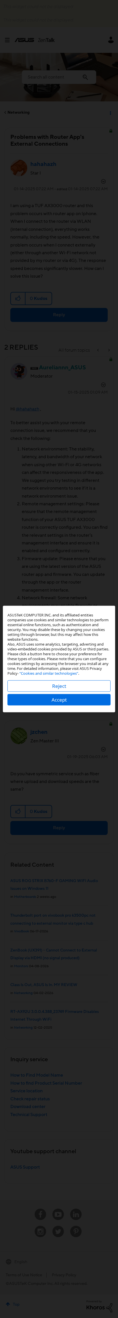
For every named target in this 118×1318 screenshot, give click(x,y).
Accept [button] (59, 699)
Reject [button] (59, 686)
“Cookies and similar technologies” (48, 673)
